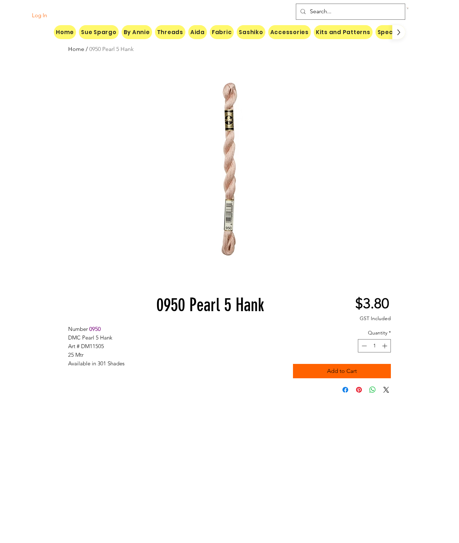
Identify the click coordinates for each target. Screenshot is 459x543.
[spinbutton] (374, 346)
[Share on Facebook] (345, 389)
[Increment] (385, 346)
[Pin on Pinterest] (359, 389)
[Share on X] (386, 389)
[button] (408, 8)
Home (76, 49)
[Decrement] (363, 346)
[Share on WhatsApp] (372, 389)
